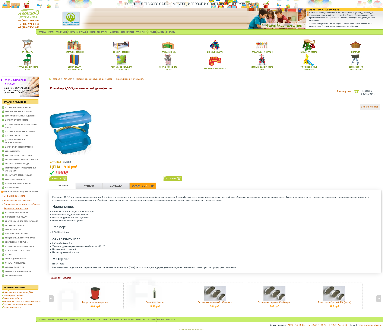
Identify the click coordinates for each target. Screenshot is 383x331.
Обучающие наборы (14, 225)
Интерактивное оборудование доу (21, 160)
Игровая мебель (12, 151)
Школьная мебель (13, 276)
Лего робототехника (15, 179)
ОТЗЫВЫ (152, 32)
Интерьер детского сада (17, 164)
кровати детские (121, 52)
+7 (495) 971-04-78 (28, 24)
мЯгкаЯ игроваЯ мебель (215, 68)
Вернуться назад (369, 107)
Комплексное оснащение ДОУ (18, 292)
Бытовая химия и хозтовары (18, 112)
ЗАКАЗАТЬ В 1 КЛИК (143, 185)
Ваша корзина (344, 91)
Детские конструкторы (16, 136)
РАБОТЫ (161, 32)
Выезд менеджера (12, 307)
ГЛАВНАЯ (42, 32)
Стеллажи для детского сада (19, 246)
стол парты (27, 52)
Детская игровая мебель (16, 120)
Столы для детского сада (17, 250)
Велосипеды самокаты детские (20, 116)
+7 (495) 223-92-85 (28, 20)
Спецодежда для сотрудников (20, 238)
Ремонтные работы (12, 298)
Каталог (68, 79)
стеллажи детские (74, 52)
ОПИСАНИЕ (62, 185)
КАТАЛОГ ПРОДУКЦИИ (57, 32)
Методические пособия (16, 213)
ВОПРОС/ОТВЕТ (127, 32)
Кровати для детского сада (18, 175)
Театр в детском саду (15, 259)
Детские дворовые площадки (17, 304)
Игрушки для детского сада (18, 155)
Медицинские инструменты (18, 200)
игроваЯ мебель (168, 52)
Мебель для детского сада (18, 183)
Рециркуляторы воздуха (16, 208)
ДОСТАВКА (114, 32)
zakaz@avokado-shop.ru (370, 325)
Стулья (8, 255)
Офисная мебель (13, 230)
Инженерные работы (13, 295)
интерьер (355, 52)
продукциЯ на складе (262, 52)
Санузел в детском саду (16, 234)
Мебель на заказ (12, 188)
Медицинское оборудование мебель (21, 192)
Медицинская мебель (14, 196)
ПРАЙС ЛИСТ (141, 32)
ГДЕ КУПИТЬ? (102, 32)
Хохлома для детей (14, 267)
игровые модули (215, 52)
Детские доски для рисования (20, 131)
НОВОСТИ (91, 32)
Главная (56, 79)
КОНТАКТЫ (170, 32)
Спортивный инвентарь (16, 242)
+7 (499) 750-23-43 (28, 27)
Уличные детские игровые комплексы (22, 301)
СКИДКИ (89, 185)
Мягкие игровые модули (16, 217)
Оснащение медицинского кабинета (22, 204)
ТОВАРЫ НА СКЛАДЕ (77, 32)
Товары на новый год (15, 263)
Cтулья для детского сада (18, 108)
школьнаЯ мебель (308, 52)
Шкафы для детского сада (18, 271)
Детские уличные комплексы (19, 147)
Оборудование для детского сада (21, 221)
